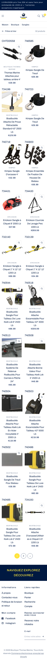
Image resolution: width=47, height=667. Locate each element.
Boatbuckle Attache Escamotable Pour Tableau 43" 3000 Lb (35, 319)
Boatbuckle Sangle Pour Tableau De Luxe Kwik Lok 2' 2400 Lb (12, 536)
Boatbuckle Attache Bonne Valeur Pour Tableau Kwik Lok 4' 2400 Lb (34, 371)
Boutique (15, 25)
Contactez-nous (9, 597)
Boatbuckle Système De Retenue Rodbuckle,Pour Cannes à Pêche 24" (12, 373)
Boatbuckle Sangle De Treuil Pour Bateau (12, 479)
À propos (6, 593)
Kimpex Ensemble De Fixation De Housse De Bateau (35, 176)
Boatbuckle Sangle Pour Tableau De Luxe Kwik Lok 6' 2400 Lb (12, 319)
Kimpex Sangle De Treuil (35, 72)
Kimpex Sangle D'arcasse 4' (12, 173)
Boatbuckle (12, 115)
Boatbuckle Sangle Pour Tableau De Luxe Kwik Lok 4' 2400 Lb (35, 483)
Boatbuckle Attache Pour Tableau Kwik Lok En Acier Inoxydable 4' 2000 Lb (12, 429)
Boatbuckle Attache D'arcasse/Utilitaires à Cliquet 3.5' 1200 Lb (35, 536)
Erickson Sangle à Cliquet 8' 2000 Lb (12, 222)
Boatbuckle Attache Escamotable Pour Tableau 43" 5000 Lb (35, 427)
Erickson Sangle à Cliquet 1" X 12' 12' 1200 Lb (12, 269)
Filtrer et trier (10, 31)
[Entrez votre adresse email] (42, 636)
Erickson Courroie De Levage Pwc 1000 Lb (35, 223)
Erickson (12, 217)
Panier (27, 597)
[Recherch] (39, 16)
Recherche (29, 602)
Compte (28, 606)
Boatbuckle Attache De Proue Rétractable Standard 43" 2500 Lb (12, 125)
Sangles (25, 25)
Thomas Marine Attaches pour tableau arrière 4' (12, 76)
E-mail (27, 631)
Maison (5, 25)
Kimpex (35, 67)
